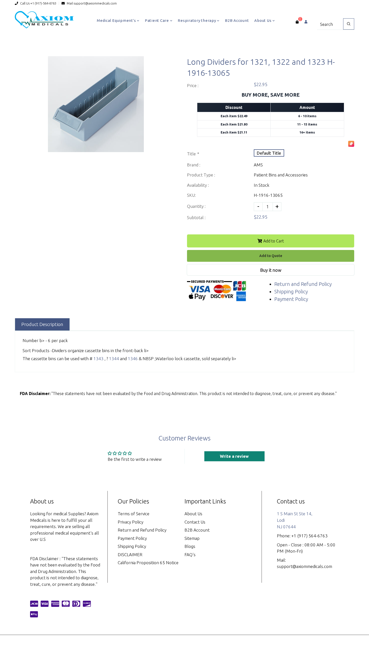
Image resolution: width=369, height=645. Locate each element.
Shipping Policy (291, 291)
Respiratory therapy (197, 20)
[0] (297, 22)
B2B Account (237, 20)
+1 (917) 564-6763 (309, 535)
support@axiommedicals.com (95, 3)
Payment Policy (291, 299)
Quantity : (196, 206)
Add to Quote (270, 256)
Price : (193, 85)
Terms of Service (133, 513)
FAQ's (190, 554)
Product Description (42, 324)
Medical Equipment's (117, 20)
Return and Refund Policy (303, 284)
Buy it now (270, 270)
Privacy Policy (130, 522)
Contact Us (194, 522)
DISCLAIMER (130, 554)
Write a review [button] (234, 456)
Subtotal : (196, 217)
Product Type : (201, 174)
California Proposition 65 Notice (148, 562)
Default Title (269, 153)
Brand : (193, 164)
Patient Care (157, 20)
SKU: (191, 195)
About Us (263, 20)
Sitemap (192, 538)
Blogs (189, 546)
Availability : (198, 185)
